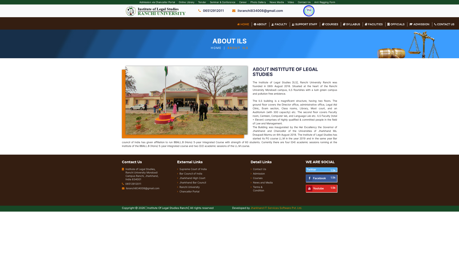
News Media (277, 2)
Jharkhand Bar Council (192, 182)
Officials (397, 24)
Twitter (311, 169)
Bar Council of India (190, 173)
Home (244, 24)
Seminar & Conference (222, 2)
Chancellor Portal (189, 191)
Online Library (186, 2)
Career (243, 2)
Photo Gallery (258, 2)
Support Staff (306, 24)
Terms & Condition (258, 188)
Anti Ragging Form (324, 2)
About (261, 24)
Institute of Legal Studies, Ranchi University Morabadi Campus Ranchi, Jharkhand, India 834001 (142, 174)
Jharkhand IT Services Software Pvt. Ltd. (276, 208)
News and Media (263, 182)
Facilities (375, 24)
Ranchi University (189, 186)
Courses (331, 24)
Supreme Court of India (193, 169)
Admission (421, 24)
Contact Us (304, 2)
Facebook (319, 178)
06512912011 (133, 183)
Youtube (318, 188)
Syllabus (353, 24)
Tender (202, 2)
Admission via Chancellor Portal (157, 2)
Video (291, 2)
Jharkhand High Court (192, 178)
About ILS (237, 48)
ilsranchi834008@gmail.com (142, 188)
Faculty (280, 24)
